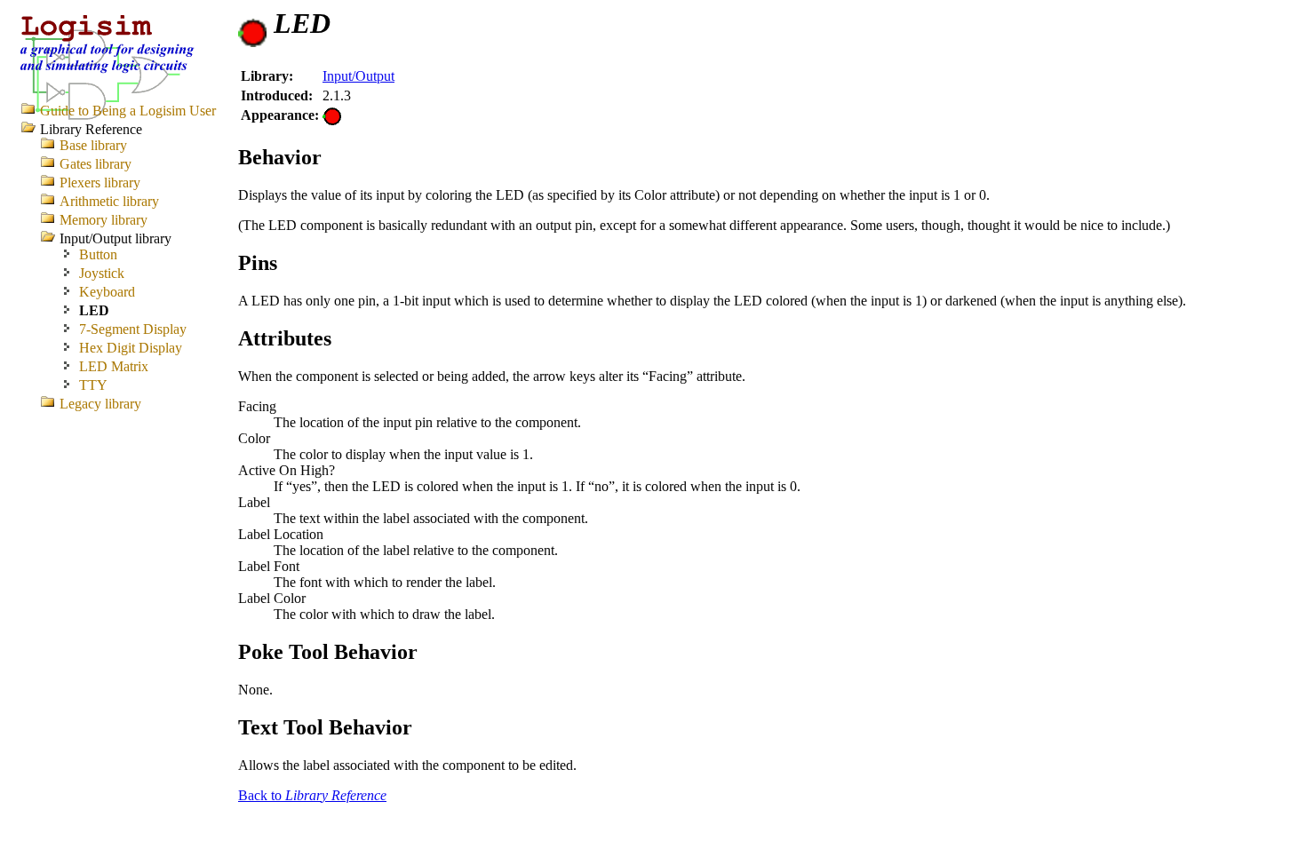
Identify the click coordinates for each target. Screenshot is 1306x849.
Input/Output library (115, 238)
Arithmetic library (109, 201)
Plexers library (100, 182)
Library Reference (91, 129)
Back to (312, 795)
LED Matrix (113, 366)
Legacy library (100, 403)
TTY (93, 385)
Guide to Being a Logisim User (128, 110)
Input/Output (358, 75)
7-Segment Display (133, 329)
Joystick (101, 273)
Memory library (103, 219)
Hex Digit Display (130, 347)
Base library (93, 145)
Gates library (95, 163)
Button (98, 254)
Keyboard (107, 291)
